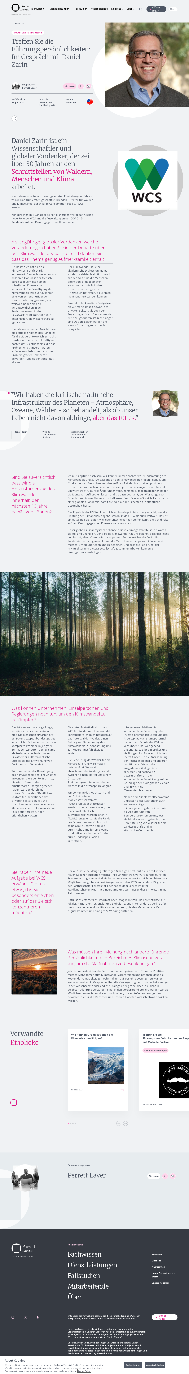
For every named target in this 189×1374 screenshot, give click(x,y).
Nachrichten (158, 1266)
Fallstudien (84, 1276)
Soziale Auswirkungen (155, 1050)
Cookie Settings (133, 1365)
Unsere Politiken (160, 1282)
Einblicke (156, 1260)
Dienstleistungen (92, 1265)
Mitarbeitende (88, 1286)
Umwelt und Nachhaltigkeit (27, 32)
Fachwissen (85, 1254)
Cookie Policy (84, 1371)
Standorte (157, 1254)
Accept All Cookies (155, 1365)
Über (75, 1297)
